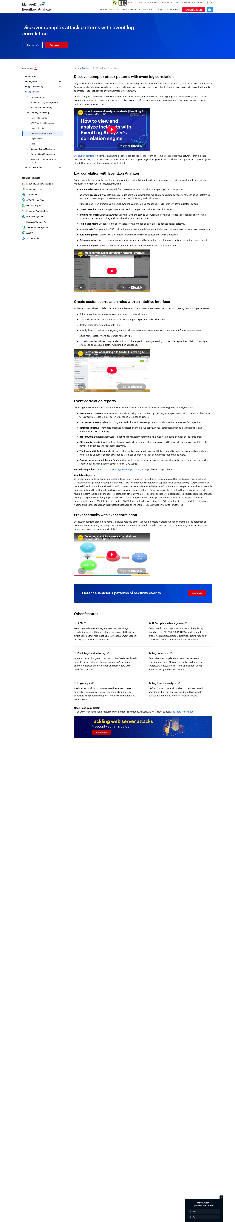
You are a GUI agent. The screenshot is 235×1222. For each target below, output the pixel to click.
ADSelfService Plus (35, 200)
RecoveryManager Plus (36, 222)
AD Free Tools (32, 238)
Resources (148, 9)
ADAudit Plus (32, 195)
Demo (124, 9)
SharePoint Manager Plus (38, 227)
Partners (183, 2)
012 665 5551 (135, 2)
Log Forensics (36, 139)
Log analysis (84, 683)
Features (114, 9)
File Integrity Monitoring (91, 653)
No (194, 1217)
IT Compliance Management (168, 623)
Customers (172, 9)
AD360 (29, 233)
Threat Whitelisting (38, 128)
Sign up (30, 45)
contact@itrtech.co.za (153, 2)
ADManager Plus (34, 189)
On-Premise (40, 184)
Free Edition (28, 69)
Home (76, 68)
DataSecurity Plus (34, 206)
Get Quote (135, 9)
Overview (102, 9)
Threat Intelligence (38, 118)
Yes (194, 1211)
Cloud (50, 184)
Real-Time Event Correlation (42, 133)
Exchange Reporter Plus (37, 211)
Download (192, 9)
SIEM (80, 623)
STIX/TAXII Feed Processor (42, 123)
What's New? (31, 76)
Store (175, 2)
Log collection (160, 653)
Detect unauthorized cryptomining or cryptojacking (121, 469)
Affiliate (191, 2)
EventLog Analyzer (83, 156)
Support (160, 9)
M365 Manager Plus (35, 216)
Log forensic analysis (164, 683)
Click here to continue (182, 711)
